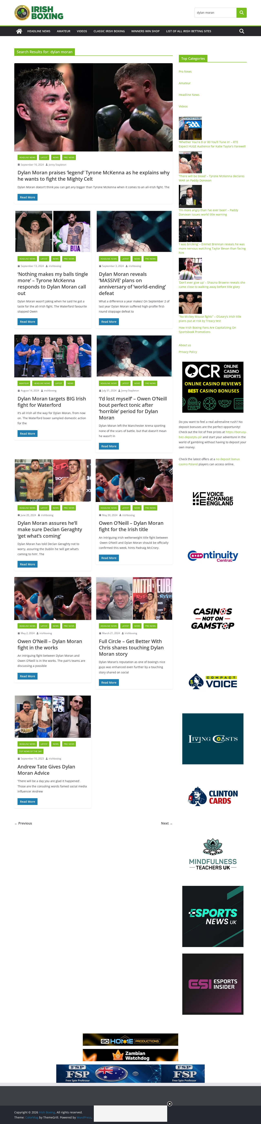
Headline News (38, 31)
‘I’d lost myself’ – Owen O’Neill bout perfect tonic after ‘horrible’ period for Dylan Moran (133, 408)
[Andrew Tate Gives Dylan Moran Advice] (52, 716)
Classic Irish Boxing (109, 31)
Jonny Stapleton (57, 164)
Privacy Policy (188, 352)
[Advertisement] (130, 1113)
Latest (44, 157)
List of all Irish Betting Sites (188, 31)
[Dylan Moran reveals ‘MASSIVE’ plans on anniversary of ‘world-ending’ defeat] (134, 231)
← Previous (23, 823)
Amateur (63, 31)
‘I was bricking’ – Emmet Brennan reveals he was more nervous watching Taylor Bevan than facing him (212, 248)
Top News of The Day (30, 751)
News (56, 157)
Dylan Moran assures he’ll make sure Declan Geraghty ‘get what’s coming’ (50, 529)
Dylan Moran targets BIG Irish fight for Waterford (52, 401)
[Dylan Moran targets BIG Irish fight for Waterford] (52, 356)
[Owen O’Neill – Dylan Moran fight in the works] (52, 598)
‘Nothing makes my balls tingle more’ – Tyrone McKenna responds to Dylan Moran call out (53, 283)
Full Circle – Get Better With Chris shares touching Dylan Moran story (131, 647)
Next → (167, 823)
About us (185, 345)
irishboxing (55, 266)
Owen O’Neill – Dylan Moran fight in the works (50, 644)
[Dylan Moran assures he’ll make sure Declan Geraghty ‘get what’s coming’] (52, 480)
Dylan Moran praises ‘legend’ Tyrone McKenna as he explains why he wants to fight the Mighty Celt (93, 175)
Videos (82, 31)
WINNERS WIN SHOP (145, 31)
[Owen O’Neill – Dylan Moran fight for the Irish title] (134, 480)
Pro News (69, 157)
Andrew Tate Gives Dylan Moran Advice (46, 769)
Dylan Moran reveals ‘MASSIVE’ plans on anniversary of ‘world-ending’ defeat (132, 283)
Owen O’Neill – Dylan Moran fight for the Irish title (131, 526)
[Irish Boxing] (19, 31)
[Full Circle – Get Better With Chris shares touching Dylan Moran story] (134, 598)
